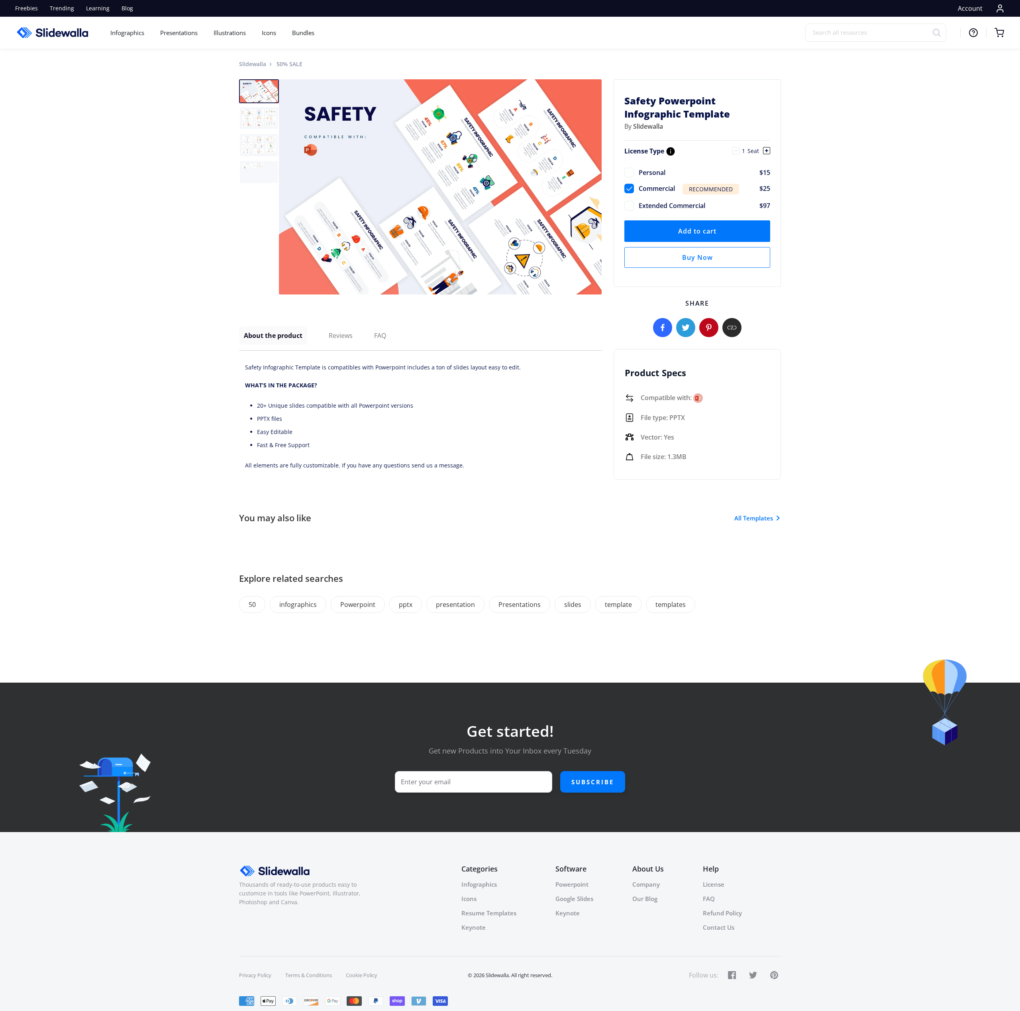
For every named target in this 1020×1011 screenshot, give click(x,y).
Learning (98, 8)
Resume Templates (488, 913)
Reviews (341, 335)
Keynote (473, 927)
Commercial (704, 188)
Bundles (303, 33)
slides (572, 604)
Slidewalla (252, 64)
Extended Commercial (704, 205)
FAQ (380, 335)
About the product (273, 335)
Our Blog (644, 899)
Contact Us (718, 927)
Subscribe (592, 782)
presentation (455, 604)
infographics (298, 604)
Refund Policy (722, 913)
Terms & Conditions (308, 975)
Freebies (26, 8)
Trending (62, 8)
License (713, 884)
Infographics (127, 33)
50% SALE (289, 64)
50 (252, 604)
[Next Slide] (594, 187)
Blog (127, 8)
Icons (269, 33)
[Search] (939, 32)
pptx (405, 604)
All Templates (753, 518)
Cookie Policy (361, 975)
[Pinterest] (708, 327)
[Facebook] (662, 327)
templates (670, 604)
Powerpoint (357, 604)
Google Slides (574, 899)
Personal (704, 172)
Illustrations (230, 33)
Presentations (179, 33)
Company (646, 884)
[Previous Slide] (286, 187)
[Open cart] (995, 32)
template (618, 604)
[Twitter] (685, 327)
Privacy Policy (255, 975)
